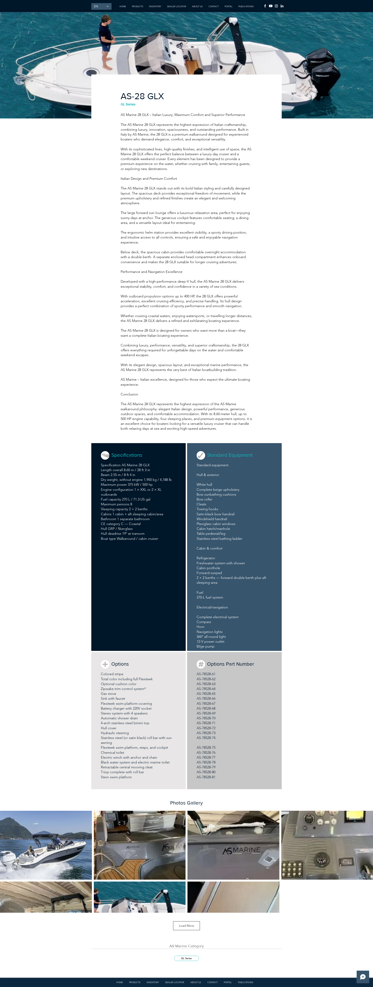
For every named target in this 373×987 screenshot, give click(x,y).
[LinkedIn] (282, 6)
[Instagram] (276, 6)
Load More (186, 925)
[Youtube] (271, 6)
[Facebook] (265, 6)
